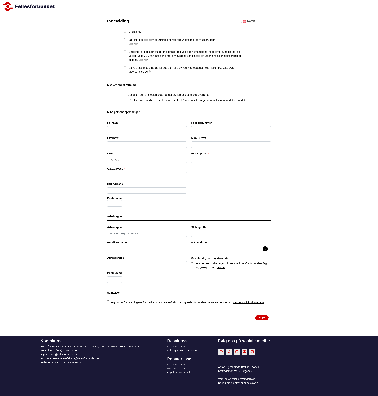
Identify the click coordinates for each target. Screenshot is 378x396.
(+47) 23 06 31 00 (66, 350)
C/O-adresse (115, 183)
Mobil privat (199, 138)
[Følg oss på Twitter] (229, 351)
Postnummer (115, 273)
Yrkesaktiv (135, 31)
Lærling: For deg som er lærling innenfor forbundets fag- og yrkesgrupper (172, 41)
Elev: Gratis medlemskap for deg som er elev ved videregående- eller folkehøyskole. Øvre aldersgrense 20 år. (181, 69)
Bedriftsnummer (117, 242)
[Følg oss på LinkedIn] (237, 351)
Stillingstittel (200, 227)
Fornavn (113, 122)
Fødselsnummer (202, 122)
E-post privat (200, 153)
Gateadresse (116, 168)
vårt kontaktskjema (58, 346)
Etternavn (114, 138)
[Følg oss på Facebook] (221, 351)
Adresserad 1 (115, 257)
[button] (262, 318)
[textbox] (256, 21)
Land (110, 153)
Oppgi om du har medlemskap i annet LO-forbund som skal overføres (168, 94)
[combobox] (256, 21)
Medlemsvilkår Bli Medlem (248, 302)
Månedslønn (199, 242)
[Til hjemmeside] (189, 6)
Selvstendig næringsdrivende (209, 258)
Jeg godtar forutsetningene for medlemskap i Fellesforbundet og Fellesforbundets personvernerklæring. (187, 302)
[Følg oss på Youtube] (244, 351)
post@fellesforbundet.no (64, 354)
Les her (133, 43)
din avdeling (91, 346)
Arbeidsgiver (115, 227)
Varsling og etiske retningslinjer (236, 379)
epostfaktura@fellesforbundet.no (79, 358)
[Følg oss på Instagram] (252, 351)
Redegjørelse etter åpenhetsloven (238, 383)
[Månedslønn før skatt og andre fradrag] (264, 249)
